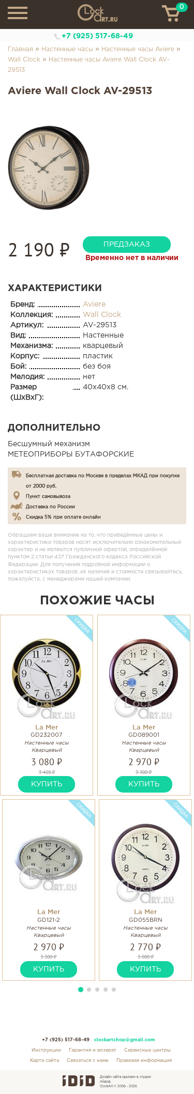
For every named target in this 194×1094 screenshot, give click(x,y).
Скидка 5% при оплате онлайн (63, 517)
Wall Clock (24, 60)
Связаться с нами (88, 1060)
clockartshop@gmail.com (124, 1040)
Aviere (94, 304)
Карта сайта (44, 1060)
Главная (20, 49)
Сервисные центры (147, 1050)
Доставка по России (50, 507)
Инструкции (46, 1050)
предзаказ (126, 244)
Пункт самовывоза (48, 496)
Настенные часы (67, 49)
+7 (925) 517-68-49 (97, 36)
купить (46, 784)
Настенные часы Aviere (137, 49)
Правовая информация (144, 1060)
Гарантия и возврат (92, 1050)
